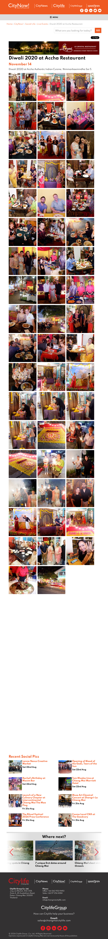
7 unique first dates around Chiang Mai (54, 855)
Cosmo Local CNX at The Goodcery (83, 815)
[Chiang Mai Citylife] (59, 6)
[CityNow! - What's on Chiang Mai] (18, 6)
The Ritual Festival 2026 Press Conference (35, 815)
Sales (52, 893)
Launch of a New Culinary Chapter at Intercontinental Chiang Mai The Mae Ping (34, 800)
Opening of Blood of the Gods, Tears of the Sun (84, 763)
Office (53, 891)
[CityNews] (42, 6)
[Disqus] (54, 638)
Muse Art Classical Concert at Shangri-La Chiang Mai (85, 797)
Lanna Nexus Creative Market (34, 762)
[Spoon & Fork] (94, 6)
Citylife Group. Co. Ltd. (25, 933)
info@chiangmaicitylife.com (54, 900)
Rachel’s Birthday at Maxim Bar (33, 779)
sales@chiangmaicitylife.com (54, 919)
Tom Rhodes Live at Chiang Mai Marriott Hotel (84, 780)
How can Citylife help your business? (54, 913)
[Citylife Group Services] (76, 6)
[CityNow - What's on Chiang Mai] (59, 881)
